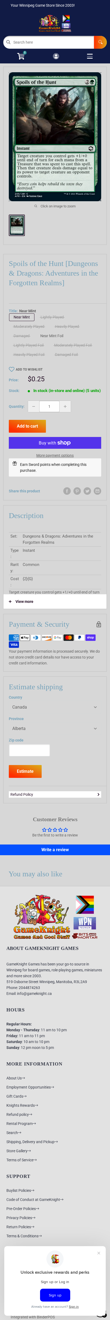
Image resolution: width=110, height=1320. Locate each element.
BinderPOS (46, 1317)
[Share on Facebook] (67, 491)
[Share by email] (97, 491)
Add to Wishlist (29, 369)
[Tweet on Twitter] (87, 491)
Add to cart (27, 426)
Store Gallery (17, 1151)
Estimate (25, 771)
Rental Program (19, 1123)
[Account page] (56, 56)
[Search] (100, 42)
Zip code (16, 740)
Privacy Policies (19, 1218)
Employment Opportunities (28, 1087)
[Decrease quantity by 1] (33, 406)
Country (15, 697)
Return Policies (18, 1227)
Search (12, 1133)
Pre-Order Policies (21, 1209)
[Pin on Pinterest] (77, 491)
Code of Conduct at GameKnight (33, 1199)
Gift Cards (14, 1096)
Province (16, 719)
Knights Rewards (20, 1105)
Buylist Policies (18, 1190)
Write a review (55, 849)
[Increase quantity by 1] (65, 406)
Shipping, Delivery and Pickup (30, 1142)
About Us (14, 1078)
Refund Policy (21, 794)
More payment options (55, 455)
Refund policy (17, 1114)
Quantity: (17, 406)
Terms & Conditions (22, 1236)
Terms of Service (19, 1160)
